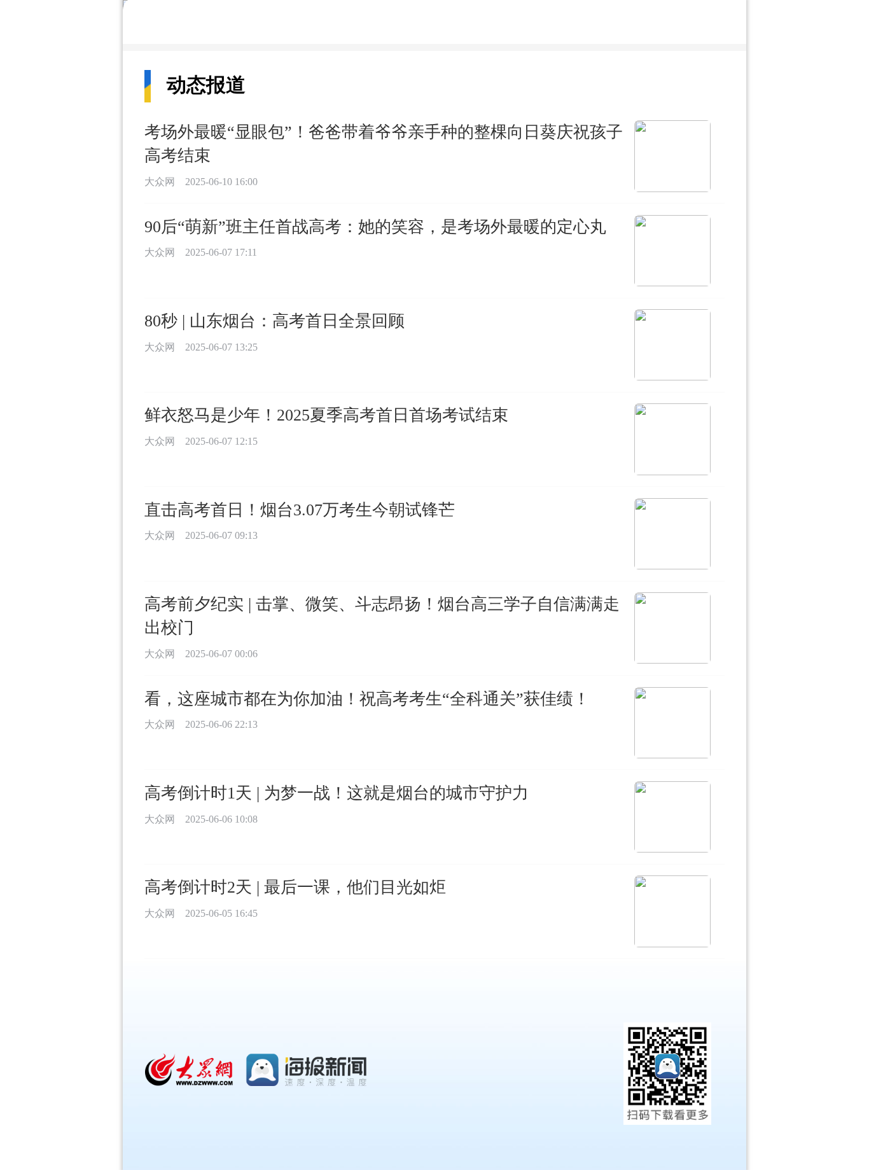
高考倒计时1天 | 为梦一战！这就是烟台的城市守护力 (336, 792)
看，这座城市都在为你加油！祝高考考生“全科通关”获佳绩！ (367, 698)
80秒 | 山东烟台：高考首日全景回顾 (274, 320)
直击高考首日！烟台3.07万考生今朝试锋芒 (299, 509)
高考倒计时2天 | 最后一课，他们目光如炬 (295, 886)
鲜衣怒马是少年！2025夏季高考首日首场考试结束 (326, 414)
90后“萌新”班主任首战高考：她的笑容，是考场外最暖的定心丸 (375, 226)
